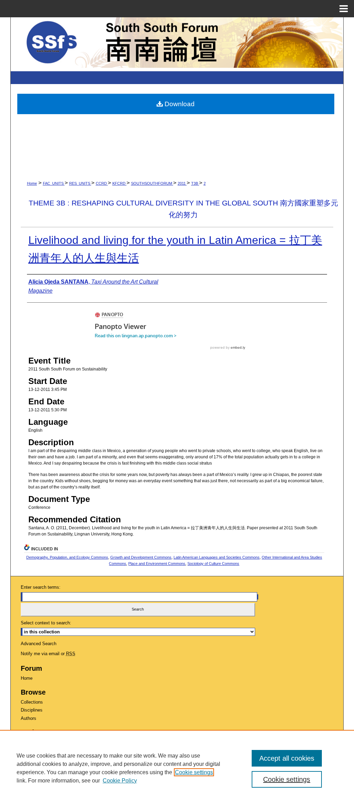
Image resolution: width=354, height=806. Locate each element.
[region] (177, 768)
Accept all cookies (286, 758)
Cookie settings (194, 772)
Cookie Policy (120, 781)
